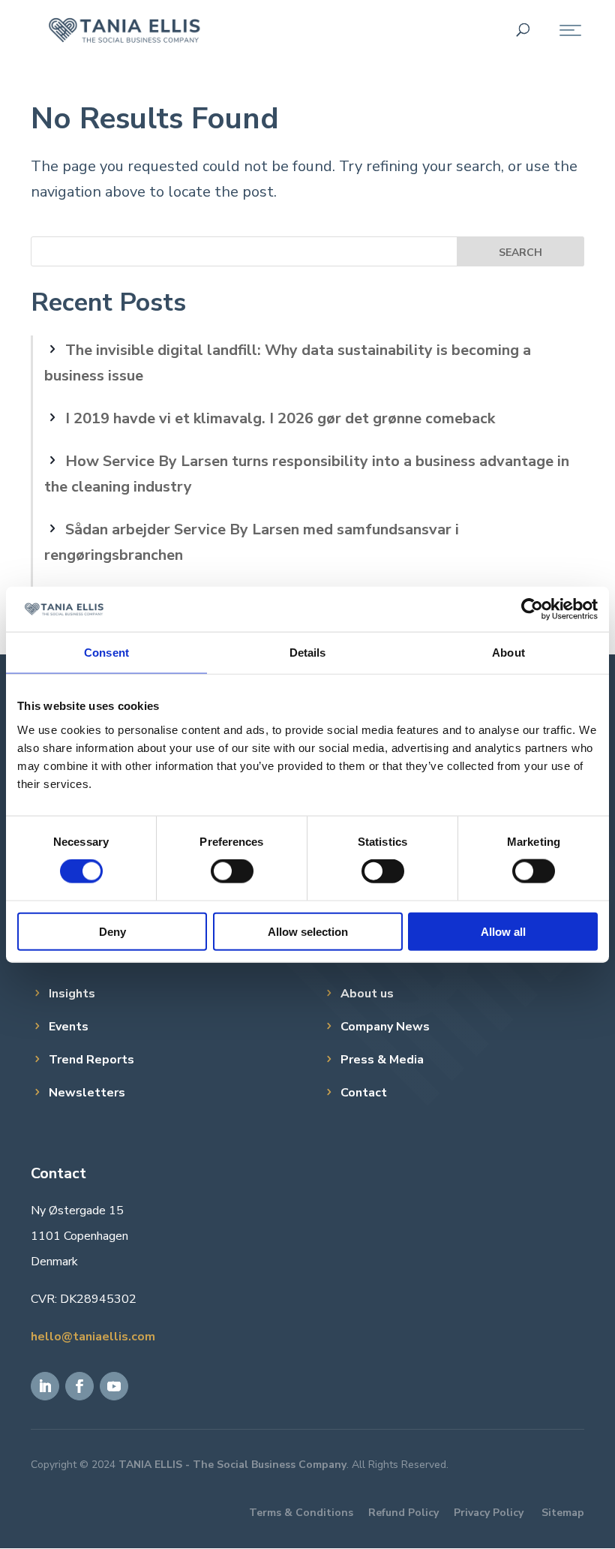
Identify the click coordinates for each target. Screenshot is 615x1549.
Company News (385, 1026)
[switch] (232, 871)
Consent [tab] (106, 652)
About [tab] (508, 652)
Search (520, 252)
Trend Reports (91, 1059)
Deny (112, 931)
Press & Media (382, 1059)
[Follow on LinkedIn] (45, 1386)
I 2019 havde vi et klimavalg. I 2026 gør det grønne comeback (280, 418)
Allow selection (308, 931)
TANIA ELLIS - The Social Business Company (232, 1464)
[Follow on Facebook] (79, 1386)
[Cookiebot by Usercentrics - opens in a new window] (532, 609)
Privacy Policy (489, 1512)
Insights (72, 993)
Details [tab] (308, 652)
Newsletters (87, 1092)
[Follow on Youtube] (114, 1386)
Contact (363, 1092)
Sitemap (563, 1512)
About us (367, 993)
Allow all (503, 931)
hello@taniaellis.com (93, 1336)
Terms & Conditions (301, 1512)
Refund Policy (403, 1512)
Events (68, 1026)
